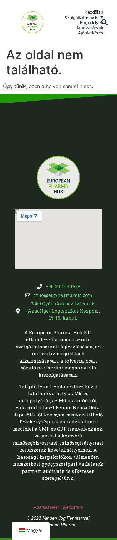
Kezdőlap (94, 12)
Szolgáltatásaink (81, 17)
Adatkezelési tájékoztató (58, 507)
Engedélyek (91, 22)
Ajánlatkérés (90, 32)
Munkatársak (90, 27)
